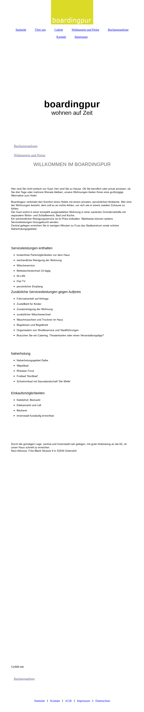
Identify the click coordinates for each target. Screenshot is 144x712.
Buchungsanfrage (118, 29)
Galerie (58, 29)
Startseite (21, 29)
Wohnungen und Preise (85, 29)
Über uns (40, 29)
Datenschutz (102, 700)
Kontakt (61, 36)
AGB (68, 700)
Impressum (81, 36)
